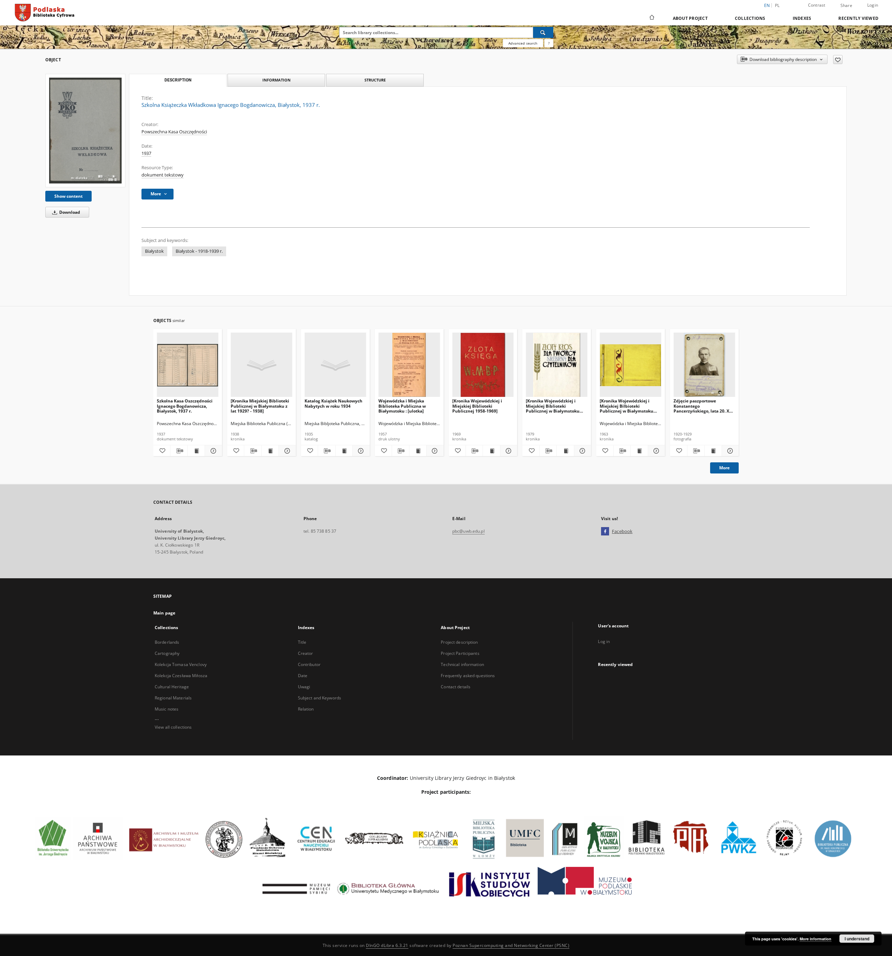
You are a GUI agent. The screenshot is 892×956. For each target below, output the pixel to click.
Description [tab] (177, 80)
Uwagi (304, 687)
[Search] (543, 32)
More (724, 468)
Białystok (154, 251)
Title (302, 642)
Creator (305, 653)
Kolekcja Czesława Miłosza (181, 676)
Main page (164, 613)
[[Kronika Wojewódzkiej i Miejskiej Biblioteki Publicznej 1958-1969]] (483, 365)
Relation (306, 709)
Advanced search (522, 43)
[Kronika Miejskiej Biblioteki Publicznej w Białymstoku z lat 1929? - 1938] (260, 406)
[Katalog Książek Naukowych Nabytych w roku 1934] (335, 365)
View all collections (173, 727)
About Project (690, 18)
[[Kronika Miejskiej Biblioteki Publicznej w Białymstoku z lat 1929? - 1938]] (261, 365)
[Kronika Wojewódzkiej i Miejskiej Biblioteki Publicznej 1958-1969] (477, 406)
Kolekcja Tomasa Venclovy (181, 664)
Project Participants (460, 653)
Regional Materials (173, 698)
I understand (857, 938)
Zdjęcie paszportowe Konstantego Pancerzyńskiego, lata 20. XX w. (703, 406)
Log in (604, 641)
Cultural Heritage (172, 687)
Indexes (802, 18)
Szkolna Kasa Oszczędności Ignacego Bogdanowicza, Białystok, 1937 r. (185, 406)
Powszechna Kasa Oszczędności (174, 132)
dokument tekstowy (162, 175)
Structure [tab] (375, 80)
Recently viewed (858, 18)
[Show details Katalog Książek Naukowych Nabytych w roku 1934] (360, 450)
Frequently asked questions (468, 676)
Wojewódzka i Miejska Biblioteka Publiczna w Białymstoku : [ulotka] (402, 406)
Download (69, 212)
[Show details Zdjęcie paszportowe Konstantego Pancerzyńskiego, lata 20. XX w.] (729, 450)
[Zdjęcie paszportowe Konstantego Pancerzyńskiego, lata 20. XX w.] (704, 365)
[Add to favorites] (838, 59)
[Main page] (651, 18)
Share (846, 5)
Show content (68, 196)
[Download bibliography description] (178, 450)
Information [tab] (276, 80)
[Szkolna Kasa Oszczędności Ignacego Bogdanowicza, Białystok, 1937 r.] (187, 365)
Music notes (166, 709)
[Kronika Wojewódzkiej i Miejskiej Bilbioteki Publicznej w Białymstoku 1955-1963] (626, 406)
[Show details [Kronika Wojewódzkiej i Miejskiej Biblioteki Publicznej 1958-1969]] (507, 450)
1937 (146, 153)
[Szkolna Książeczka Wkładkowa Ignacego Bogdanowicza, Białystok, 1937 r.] (85, 130)
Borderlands (167, 642)
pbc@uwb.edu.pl (468, 531)
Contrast (816, 5)
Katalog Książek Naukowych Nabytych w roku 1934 (333, 403)
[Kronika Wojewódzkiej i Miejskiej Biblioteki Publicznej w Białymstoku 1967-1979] (552, 406)
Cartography (167, 653)
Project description (459, 642)
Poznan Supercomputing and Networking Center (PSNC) (511, 945)
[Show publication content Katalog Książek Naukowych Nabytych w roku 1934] (344, 450)
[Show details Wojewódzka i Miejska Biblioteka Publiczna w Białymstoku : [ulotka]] (433, 450)
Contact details (455, 687)
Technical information (462, 664)
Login (872, 5)
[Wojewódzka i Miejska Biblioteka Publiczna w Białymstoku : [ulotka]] (409, 365)
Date (302, 676)
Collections (750, 18)
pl (777, 5)
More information (815, 938)
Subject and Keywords (319, 698)
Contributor (309, 664)
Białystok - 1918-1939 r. (199, 251)
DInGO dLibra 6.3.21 (387, 945)
